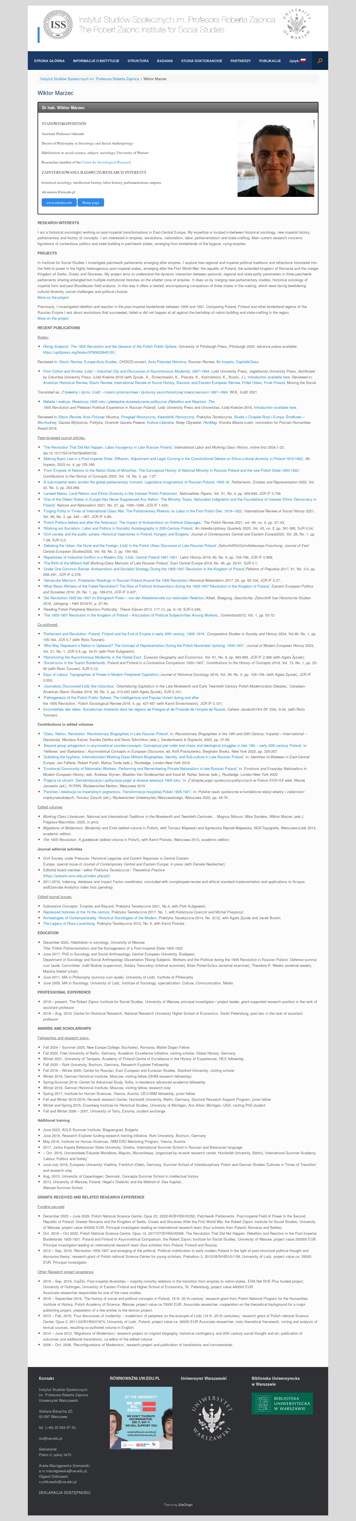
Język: (295, 60)
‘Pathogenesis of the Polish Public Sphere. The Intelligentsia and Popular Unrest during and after (121, 697)
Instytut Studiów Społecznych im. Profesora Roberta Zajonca (89, 78)
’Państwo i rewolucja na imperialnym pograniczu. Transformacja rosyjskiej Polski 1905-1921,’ (117, 791)
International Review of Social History (144, 382)
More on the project (53, 297)
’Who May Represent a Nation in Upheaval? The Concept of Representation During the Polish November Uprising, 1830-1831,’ (144, 645)
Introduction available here (269, 377)
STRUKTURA (138, 60)
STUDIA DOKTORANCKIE (201, 60)
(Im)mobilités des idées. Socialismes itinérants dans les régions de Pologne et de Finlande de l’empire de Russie (134, 709)
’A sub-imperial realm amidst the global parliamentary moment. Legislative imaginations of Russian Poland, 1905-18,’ (137, 482)
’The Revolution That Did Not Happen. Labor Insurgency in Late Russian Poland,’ (108, 447)
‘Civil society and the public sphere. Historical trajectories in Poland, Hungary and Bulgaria (115, 534)
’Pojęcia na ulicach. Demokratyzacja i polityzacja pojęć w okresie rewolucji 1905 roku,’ (112, 780)
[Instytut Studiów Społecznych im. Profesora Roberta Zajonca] (178, 24)
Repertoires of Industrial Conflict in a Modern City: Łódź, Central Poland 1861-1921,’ (111, 557)
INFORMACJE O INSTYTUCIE (96, 60)
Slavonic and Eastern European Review (208, 382)
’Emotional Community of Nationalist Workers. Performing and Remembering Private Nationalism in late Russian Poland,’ (140, 768)
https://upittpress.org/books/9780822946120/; (79, 352)
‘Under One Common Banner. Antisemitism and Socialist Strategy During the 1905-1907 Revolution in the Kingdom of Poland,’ (144, 568)
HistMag (210, 422)
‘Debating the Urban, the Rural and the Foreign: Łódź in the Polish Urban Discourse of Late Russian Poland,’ (130, 545)
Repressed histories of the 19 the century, (76, 911)
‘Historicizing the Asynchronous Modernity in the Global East (92, 657)
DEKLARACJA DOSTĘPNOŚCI (64, 1492)
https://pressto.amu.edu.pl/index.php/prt (76, 875)
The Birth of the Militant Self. (67, 563)
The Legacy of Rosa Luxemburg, (69, 923)
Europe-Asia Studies (100, 361)
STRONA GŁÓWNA (49, 60)
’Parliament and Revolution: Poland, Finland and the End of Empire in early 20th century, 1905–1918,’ (124, 633)
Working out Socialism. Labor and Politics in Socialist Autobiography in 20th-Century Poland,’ (119, 528)
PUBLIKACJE (270, 60)
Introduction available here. (275, 407)
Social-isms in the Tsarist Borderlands (74, 662)
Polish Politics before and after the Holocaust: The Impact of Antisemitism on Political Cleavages (122, 522)
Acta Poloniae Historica (167, 361)
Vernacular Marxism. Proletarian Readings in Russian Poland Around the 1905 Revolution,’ (116, 580)
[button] (320, 60)
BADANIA (165, 60)
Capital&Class (247, 361)
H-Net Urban (252, 382)
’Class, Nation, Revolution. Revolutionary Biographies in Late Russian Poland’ (105, 733)
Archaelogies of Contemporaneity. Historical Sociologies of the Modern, (100, 917)
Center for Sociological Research (106, 162)
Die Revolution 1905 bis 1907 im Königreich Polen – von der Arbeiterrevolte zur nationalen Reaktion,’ (125, 597)
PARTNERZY (241, 60)
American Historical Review (65, 382)
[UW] (212, 1448)
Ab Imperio (225, 361)
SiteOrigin (185, 1504)
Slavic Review (70, 361)
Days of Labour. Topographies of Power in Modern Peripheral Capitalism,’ (101, 674)
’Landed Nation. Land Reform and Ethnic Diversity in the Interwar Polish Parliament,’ (111, 493)
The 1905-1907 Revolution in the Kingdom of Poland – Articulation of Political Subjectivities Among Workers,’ (132, 615)
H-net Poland (274, 382)
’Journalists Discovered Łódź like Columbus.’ (79, 686)
